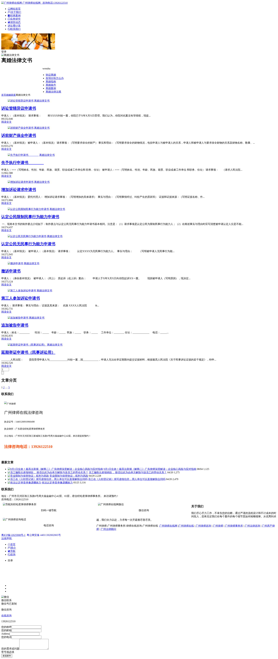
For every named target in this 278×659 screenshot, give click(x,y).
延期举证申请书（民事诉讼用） (28, 352)
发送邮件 (7, 656)
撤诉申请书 (11, 271)
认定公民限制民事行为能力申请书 (30, 217)
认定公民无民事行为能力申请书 (28, 244)
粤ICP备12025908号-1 (13, 535)
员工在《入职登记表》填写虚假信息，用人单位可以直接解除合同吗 (126, 479)
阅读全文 (6, 121)
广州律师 (218, 525)
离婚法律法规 (53, 91)
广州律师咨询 (203, 525)
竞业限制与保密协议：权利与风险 (69, 475)
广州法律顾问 (108, 529)
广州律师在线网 (168, 525)
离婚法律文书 (42, 100)
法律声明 (6, 538)
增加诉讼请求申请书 (18, 189)
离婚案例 (51, 88)
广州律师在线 (186, 525)
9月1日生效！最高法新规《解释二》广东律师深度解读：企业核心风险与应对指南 (150, 469)
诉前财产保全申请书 (18, 135)
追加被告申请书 (14, 325)
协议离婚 (51, 74)
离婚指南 (51, 81)
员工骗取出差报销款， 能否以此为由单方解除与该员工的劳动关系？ (128, 472)
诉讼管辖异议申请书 (18, 108)
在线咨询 (6, 615)
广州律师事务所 (234, 525)
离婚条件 (51, 85)
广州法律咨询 (252, 525)
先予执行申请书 (22, 162)
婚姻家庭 (11, 95)
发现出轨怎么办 (55, 78)
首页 (3, 95)
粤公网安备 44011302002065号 (44, 535)
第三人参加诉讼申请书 (20, 298)
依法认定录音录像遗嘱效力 (57, 482)
